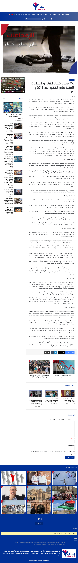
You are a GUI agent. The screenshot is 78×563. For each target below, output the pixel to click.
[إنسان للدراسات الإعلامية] (39, 6)
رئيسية (39, 523)
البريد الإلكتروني (70, 445)
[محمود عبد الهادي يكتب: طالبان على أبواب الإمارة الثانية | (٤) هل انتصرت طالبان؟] (13, 493)
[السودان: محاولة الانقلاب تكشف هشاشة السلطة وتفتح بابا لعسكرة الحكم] (13, 507)
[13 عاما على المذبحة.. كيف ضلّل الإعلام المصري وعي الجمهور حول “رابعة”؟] (18, 126)
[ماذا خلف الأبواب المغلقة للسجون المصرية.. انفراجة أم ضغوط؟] (39, 507)
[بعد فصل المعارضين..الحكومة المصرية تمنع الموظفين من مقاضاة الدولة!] (13, 478)
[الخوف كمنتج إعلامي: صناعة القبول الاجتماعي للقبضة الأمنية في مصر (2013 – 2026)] (18, 148)
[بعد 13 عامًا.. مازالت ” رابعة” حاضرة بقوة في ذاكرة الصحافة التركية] (67, 393)
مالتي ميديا (27, 14)
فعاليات (33, 14)
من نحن (18, 14)
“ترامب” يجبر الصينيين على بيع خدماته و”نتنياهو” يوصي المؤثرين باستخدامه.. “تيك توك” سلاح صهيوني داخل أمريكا (35, 401)
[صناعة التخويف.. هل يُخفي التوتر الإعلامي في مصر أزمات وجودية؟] (18, 209)
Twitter (75, 528)
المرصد (46, 14)
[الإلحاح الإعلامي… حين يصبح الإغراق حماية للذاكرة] (18, 172)
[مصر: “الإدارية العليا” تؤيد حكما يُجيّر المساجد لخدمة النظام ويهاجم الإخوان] (39, 493)
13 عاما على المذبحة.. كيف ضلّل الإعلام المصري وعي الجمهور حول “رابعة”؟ (8, 127)
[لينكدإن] (55, 352)
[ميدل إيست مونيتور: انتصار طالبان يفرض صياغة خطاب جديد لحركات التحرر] (64, 478)
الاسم (72, 438)
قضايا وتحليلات (56, 14)
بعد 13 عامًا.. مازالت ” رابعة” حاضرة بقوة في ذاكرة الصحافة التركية (68, 400)
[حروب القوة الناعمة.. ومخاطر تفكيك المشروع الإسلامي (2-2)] (18, 192)
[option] (12, 85)
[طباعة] (45, 352)
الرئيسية (67, 14)
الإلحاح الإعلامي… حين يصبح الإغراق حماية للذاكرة (9, 172)
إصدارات (22, 14)
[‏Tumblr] (52, 352)
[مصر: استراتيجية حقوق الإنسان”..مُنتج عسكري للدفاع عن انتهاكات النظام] (64, 493)
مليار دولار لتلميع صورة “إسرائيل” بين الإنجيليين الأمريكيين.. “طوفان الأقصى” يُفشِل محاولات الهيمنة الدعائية (8, 161)
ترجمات (42, 14)
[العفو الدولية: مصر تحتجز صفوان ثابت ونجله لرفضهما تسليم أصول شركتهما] (39, 478)
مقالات (37, 14)
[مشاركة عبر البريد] (48, 352)
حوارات (50, 14)
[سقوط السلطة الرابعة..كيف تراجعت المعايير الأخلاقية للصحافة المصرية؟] (18, 201)
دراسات (62, 14)
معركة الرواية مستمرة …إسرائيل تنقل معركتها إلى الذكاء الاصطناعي (13, 116)
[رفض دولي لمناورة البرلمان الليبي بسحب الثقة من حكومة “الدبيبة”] (64, 507)
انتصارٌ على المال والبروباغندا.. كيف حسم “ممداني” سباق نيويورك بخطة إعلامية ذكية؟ (51, 400)
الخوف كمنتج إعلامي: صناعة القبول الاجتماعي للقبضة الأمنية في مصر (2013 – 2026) (8, 149)
